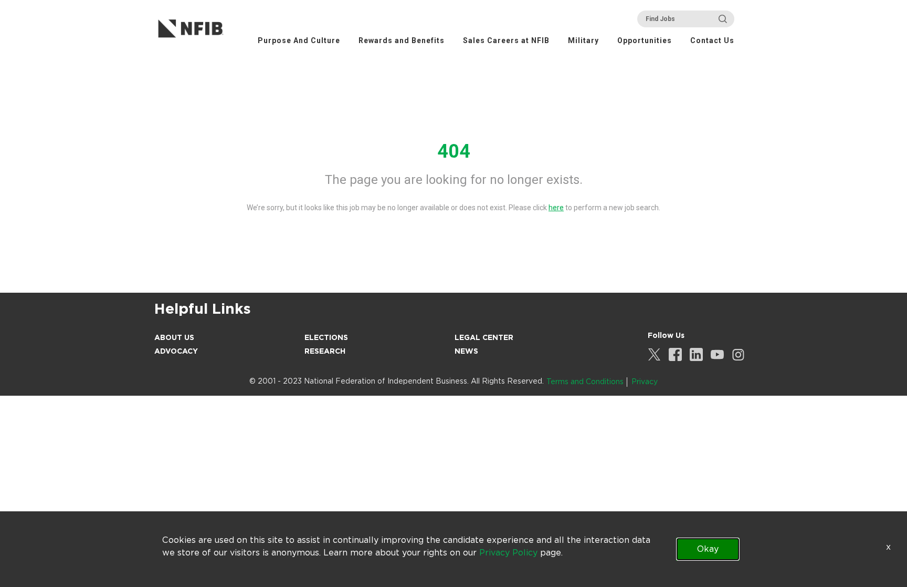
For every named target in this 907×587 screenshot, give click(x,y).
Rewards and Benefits (401, 40)
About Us (174, 337)
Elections (326, 337)
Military (583, 40)
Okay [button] (708, 549)
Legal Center (484, 337)
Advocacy (176, 351)
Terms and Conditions (585, 381)
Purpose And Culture (299, 40)
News (466, 351)
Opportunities (644, 40)
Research (324, 351)
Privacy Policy (508, 553)
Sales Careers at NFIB (506, 40)
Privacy (644, 381)
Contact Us (712, 40)
